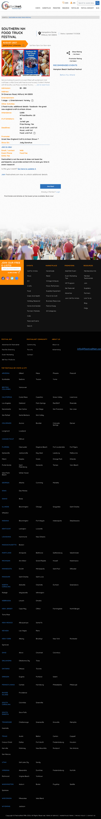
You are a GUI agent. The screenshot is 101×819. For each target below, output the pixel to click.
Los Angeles (6, 403)
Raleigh (4, 593)
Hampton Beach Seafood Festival (67, 69)
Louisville (39, 529)
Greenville (39, 703)
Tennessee (7, 722)
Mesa (38, 373)
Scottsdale (6, 379)
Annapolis (22, 553)
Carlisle (21, 685)
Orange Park (57, 459)
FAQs (86, 308)
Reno (38, 631)
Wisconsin (7, 798)
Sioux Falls (23, 712)
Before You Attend (67, 75)
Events (30, 266)
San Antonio (74, 748)
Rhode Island (5, 693)
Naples (21, 459)
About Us (56, 339)
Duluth (21, 569)
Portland (39, 677)
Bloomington (23, 507)
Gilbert (21, 373)
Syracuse (5, 645)
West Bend (40, 798)
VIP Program (69, 283)
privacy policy (80, 815)
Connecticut (8, 439)
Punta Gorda (6, 465)
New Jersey (7, 609)
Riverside (73, 403)
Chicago (39, 507)
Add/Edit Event (70, 271)
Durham (56, 585)
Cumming (39, 483)
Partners (87, 293)
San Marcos (6, 754)
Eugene (21, 677)
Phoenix (56, 373)
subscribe (13, 272)
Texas (4, 736)
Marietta (56, 483)
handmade (50, 271)
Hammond (23, 537)
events (38, 8)
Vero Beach (74, 465)
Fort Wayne (40, 521)
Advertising (56, 350)
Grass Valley (57, 397)
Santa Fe (39, 623)
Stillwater (73, 569)
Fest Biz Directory (8, 350)
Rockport (56, 748)
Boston (21, 545)
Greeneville (40, 722)
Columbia (22, 703)
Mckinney (22, 748)
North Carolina (6, 586)
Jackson (22, 806)
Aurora (21, 423)
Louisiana (6, 537)
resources (65, 8)
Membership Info (90, 271)
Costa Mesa (23, 397)
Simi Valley (40, 415)
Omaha (38, 601)
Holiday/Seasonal (33, 301)
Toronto (39, 669)
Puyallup (56, 784)
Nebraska (6, 601)
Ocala (38, 459)
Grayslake (56, 507)
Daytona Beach (41, 447)
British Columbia (6, 388)
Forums (30, 350)
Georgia (5, 483)
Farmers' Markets (33, 311)
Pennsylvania (8, 685)
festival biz (75, 8)
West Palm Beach (6, 474)
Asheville (22, 585)
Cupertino (39, 397)
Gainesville (6, 453)
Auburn (21, 784)
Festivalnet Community (37, 339)
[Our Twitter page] (12, 278)
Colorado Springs (56, 424)
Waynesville (23, 593)
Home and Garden (34, 306)
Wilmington (40, 593)
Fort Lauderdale (59, 447)
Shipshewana (74, 521)
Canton (55, 736)
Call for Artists (32, 271)
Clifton (38, 609)
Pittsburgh (73, 685)
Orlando (73, 459)
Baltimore (39, 553)
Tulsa (38, 661)
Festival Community (87, 8)
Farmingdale (57, 609)
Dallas (21, 742)
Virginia (5, 770)
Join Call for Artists (72, 298)
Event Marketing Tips (71, 277)
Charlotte (39, 585)
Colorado (6, 423)
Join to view (6, 147)
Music (29, 276)
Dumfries (39, 770)
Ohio (4, 653)
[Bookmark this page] (16, 278)
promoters (56, 8)
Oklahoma (6, 661)
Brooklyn (39, 639)
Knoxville (56, 722)
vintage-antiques (52, 281)
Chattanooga (24, 722)
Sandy (38, 762)
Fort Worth (40, 742)
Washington (8, 784)
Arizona (5, 373)
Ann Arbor (22, 561)
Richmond (5, 776)
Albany (21, 639)
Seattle (72, 784)
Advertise (68, 293)
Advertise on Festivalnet (10, 345)
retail (48, 276)
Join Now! (50, 186)
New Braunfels (41, 748)
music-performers (52, 286)
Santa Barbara (24, 415)
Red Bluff (56, 403)
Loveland (22, 431)
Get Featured (69, 288)
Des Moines (23, 491)
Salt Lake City (24, 762)
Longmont (6, 431)
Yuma (55, 379)
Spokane (5, 790)
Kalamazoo (74, 561)
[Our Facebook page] (3, 278)
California (7, 397)
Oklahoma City (24, 661)
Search (29, 326)
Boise (21, 499)
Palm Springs (41, 403)
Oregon (5, 677)
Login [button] (58, 192)
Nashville (5, 728)
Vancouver (23, 387)
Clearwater (23, 447)
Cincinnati (39, 653)
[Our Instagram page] (7, 278)
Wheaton (5, 513)
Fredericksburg (58, 742)
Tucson (38, 379)
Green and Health (33, 296)
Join (3, 174)
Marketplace (46, 8)
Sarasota (39, 465)
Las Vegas (23, 631)
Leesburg (56, 453)
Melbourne (74, 453)
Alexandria (23, 770)
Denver (72, 423)
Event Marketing (8, 355)
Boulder (39, 423)
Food (29, 291)
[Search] (97, 3)
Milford (21, 439)
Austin (21, 736)
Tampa (55, 465)
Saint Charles (74, 507)
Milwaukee (23, 798)
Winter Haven (24, 473)
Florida (5, 447)
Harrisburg (40, 685)
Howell (55, 561)
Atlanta (21, 483)
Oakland (22, 403)
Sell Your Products (8, 360)
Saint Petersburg (23, 466)
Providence (23, 693)
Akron (21, 653)
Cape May (22, 609)
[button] (23, 45)
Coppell (72, 736)
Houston (73, 742)
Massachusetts (8, 545)
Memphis (73, 722)
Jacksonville (23, 453)
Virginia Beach (24, 776)
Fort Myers (74, 447)
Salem (55, 677)
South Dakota (5, 713)
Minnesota (7, 569)
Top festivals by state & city (14, 368)
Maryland (6, 553)
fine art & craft (51, 296)
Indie (29, 316)
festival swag (51, 306)
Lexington (22, 529)
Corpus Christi (7, 742)
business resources (53, 301)
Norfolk (72, 770)
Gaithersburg (57, 553)
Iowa (4, 491)
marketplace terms (66, 815)
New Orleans (40, 537)
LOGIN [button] (66, 3)
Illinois (5, 507)
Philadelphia (57, 685)
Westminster (74, 553)
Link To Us (87, 298)
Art (28, 281)
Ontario (6, 669)
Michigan (6, 561)
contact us (91, 815)
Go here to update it (27, 169)
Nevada (5, 631)
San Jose (73, 409)
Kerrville (5, 748)
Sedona (22, 379)
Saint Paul (56, 569)
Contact (30, 355)
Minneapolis (40, 569)
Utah (4, 762)
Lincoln (21, 601)
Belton (38, 736)
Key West (39, 453)
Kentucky (6, 529)
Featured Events (33, 321)
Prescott (73, 373)
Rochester (73, 639)
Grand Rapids (41, 561)
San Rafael (6, 415)
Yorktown (39, 776)
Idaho (4, 499)
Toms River (6, 615)
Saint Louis (40, 577)
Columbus (56, 653)
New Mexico (7, 623)
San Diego (39, 409)
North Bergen (75, 609)
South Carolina (6, 703)
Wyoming (6, 806)
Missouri (6, 577)
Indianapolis (57, 521)
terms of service (52, 815)
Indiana (5, 521)
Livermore (73, 397)
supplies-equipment (53, 291)
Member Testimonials (88, 277)
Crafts (29, 286)
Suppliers (87, 288)
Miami (4, 459)
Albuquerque (23, 623)
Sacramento (6, 409)
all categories (51, 311)
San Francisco (58, 409)
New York (6, 639)
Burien (38, 784)
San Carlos (23, 409)
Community (31, 345)
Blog (97, 8)
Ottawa (21, 669)
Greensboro (74, 585)
